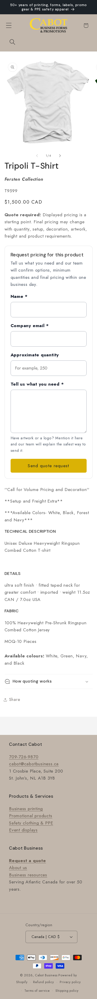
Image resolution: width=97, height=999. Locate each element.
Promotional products (30, 815)
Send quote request (48, 465)
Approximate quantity (35, 355)
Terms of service (37, 990)
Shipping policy (67, 990)
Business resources (28, 875)
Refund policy (43, 982)
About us (18, 867)
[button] (8, 25)
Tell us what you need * (37, 384)
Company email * (30, 325)
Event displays (23, 830)
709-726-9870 (23, 757)
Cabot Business (47, 975)
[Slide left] (37, 156)
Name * (19, 296)
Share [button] (14, 699)
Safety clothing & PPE (31, 823)
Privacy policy (70, 982)
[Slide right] (60, 156)
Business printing (26, 808)
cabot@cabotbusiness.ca (34, 764)
